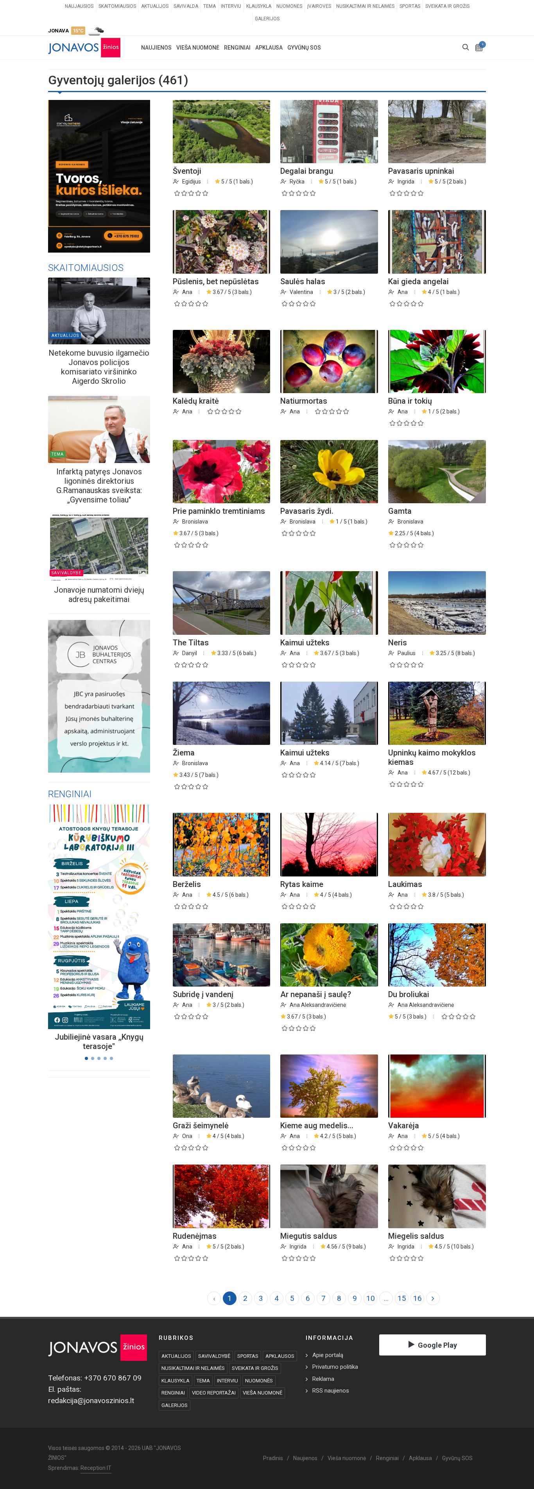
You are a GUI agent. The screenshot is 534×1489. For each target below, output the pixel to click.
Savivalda (186, 6)
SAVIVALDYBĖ (214, 1356)
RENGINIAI (173, 1393)
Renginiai (387, 1458)
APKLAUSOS (279, 1356)
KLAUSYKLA (175, 1381)
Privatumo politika (335, 1366)
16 (417, 1298)
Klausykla (258, 6)
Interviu (231, 6)
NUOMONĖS (259, 1381)
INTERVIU (227, 1381)
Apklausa (420, 1458)
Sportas (410, 6)
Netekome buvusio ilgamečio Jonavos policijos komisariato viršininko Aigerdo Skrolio (98, 367)
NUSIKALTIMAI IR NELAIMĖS (193, 1368)
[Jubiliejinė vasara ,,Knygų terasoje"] (89, 916)
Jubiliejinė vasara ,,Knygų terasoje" (99, 1041)
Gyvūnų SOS (457, 1458)
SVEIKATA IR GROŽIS (255, 1368)
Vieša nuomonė (347, 1458)
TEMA (203, 1381)
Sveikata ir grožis (447, 6)
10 (370, 1298)
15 (402, 1298)
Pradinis (273, 1458)
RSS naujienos (330, 1390)
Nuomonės (289, 6)
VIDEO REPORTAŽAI (214, 1393)
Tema (209, 6)
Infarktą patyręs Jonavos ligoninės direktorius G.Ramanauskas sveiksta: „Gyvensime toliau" (99, 485)
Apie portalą (327, 1355)
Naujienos (305, 1458)
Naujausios (79, 6)
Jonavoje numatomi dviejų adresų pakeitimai (99, 594)
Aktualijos (154, 6)
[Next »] (433, 1298)
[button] (86, 1058)
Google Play (437, 1345)
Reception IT (96, 1468)
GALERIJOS (174, 1405)
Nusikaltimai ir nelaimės (365, 6)
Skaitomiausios (117, 6)
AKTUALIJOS (176, 1356)
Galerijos (267, 18)
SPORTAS (247, 1356)
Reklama (323, 1378)
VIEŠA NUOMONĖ (262, 1393)
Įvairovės (319, 6)
